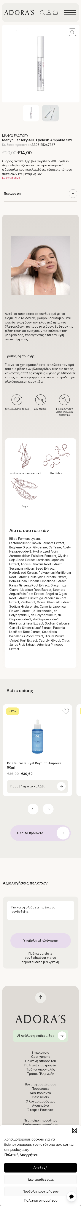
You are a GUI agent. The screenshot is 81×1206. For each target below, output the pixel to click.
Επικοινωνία (40, 1052)
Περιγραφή (12, 193)
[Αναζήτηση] (42, 12)
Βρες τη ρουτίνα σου (40, 1084)
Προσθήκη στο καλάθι (27, 786)
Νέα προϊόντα (40, 1093)
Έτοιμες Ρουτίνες (40, 1110)
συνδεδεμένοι (35, 957)
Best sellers (40, 1097)
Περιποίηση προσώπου (40, 1120)
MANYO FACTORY (15, 135)
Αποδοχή (40, 1168)
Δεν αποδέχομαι (41, 1179)
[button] (74, 1130)
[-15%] (37, 731)
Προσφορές (40, 1088)
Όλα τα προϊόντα (30, 833)
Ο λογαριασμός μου (40, 1101)
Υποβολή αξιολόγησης (40, 940)
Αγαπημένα (40, 1105)
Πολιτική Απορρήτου (21, 1155)
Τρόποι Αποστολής (40, 1069)
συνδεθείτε (20, 911)
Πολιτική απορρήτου (40, 1200)
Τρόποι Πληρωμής (40, 1073)
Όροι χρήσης (40, 1056)
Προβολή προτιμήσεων (40, 1191)
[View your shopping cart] (55, 12)
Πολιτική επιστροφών (40, 1065)
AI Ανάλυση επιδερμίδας (35, 1035)
